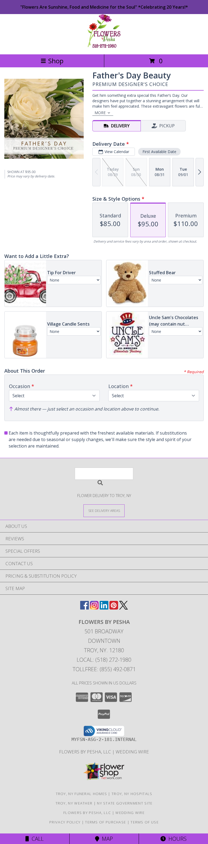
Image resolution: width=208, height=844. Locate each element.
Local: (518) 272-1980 (104, 659)
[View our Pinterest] (113, 608)
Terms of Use (145, 822)
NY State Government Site (124, 803)
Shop (55, 60)
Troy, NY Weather (74, 803)
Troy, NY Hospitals (132, 793)
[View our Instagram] (94, 608)
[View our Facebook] (84, 608)
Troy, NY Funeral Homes (81, 793)
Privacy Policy (64, 822)
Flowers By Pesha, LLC (85, 752)
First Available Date (159, 151)
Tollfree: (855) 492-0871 (104, 669)
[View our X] (123, 608)
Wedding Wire (132, 752)
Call (36, 838)
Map (106, 838)
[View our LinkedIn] (104, 608)
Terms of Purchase (105, 822)
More (100, 112)
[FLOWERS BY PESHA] (104, 46)
